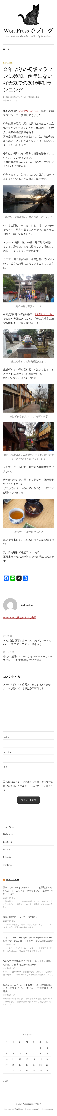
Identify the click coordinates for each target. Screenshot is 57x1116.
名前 (6, 737)
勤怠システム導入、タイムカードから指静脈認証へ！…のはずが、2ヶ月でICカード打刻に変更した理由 (28, 988)
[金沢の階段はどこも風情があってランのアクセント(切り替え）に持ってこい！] (28, 436)
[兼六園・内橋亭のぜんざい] (28, 513)
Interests (7, 857)
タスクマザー (12, 879)
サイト (6, 767)
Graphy (35, 1108)
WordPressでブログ (28, 30)
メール (7, 752)
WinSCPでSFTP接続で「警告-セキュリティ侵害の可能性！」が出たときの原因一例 (27, 963)
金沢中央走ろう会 (28, 110)
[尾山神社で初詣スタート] (28, 288)
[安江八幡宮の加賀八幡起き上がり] (28, 343)
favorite (8, 62)
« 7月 (5, 1080)
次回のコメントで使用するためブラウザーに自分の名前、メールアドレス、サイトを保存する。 (28, 785)
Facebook (7, 841)
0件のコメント (10, 100)
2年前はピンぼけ (44, 314)
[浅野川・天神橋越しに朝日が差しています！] (28, 199)
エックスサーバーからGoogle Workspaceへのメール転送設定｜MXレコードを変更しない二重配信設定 (28, 939)
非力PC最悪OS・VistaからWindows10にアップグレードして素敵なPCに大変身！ (27, 658)
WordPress (18, 1108)
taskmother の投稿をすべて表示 (19, 617)
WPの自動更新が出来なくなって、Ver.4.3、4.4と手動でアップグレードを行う (27, 642)
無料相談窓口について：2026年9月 (20, 917)
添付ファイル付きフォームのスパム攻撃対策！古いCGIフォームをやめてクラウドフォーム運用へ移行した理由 (28, 891)
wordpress (7, 864)
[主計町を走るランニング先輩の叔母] (28, 398)
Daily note (8, 833)
